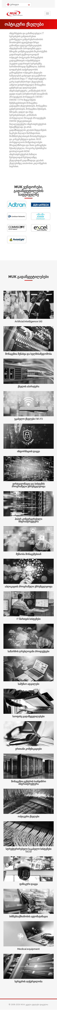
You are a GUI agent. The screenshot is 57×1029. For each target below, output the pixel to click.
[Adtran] (16, 207)
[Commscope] (16, 231)
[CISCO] (40, 219)
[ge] (15, 13)
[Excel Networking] (40, 231)
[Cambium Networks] (16, 219)
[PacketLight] (16, 242)
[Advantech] (40, 207)
